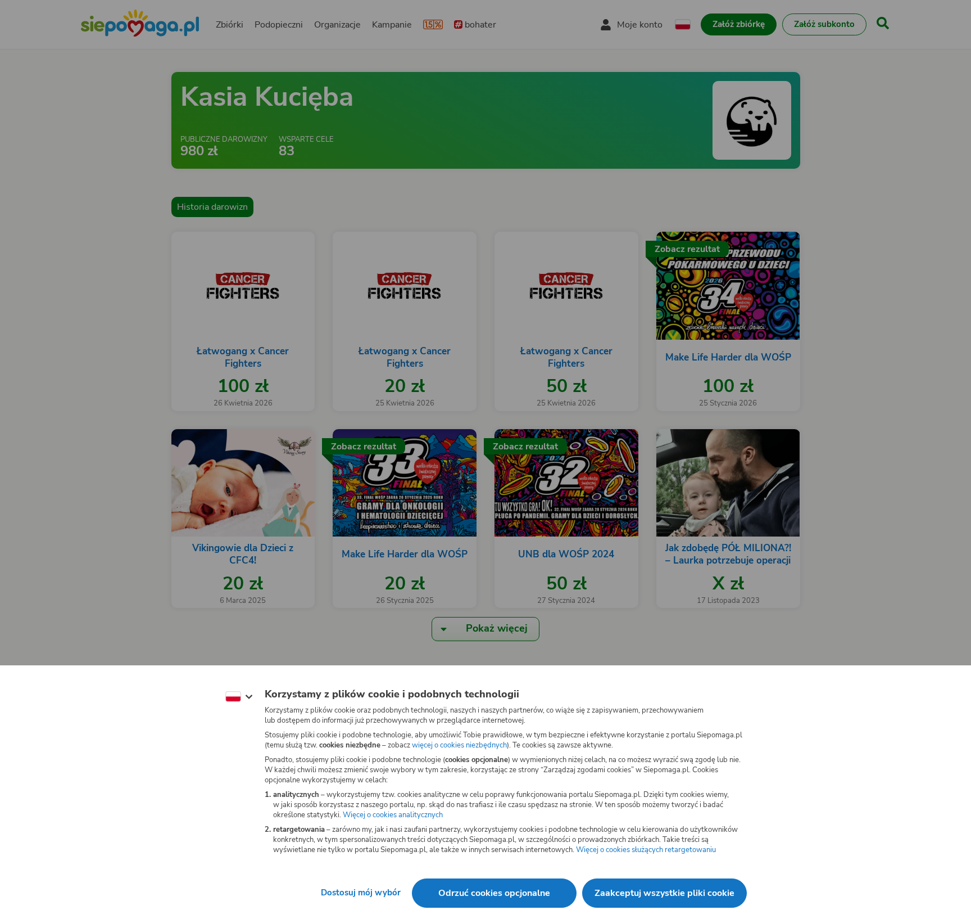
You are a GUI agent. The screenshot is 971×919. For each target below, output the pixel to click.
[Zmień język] (238, 697)
